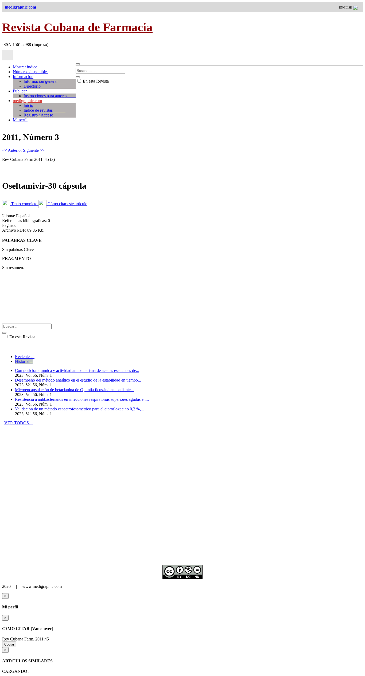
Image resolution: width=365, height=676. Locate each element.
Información (23, 76)
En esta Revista (95, 81)
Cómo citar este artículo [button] (66, 203)
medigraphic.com (27, 100)
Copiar (9, 644)
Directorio (32, 86)
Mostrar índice (25, 67)
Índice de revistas (44, 110)
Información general (45, 81)
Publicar (20, 91)
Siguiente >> (34, 150)
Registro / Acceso (38, 115)
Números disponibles (30, 71)
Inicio (28, 105)
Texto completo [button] (24, 203)
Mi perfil (20, 120)
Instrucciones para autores (50, 96)
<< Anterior (12, 150)
